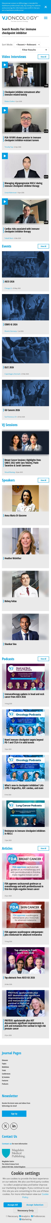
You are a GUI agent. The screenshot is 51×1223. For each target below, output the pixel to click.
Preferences (39, 1216)
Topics (4, 1063)
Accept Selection (34, 1204)
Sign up (14, 1113)
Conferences (6, 1073)
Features (5, 1080)
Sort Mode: (7, 44)
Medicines (5, 1067)
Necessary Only (26, 1210)
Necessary (13, 1216)
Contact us (7, 1143)
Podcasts (5, 1084)
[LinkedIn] (13, 1126)
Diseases (5, 1060)
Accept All (13, 1204)
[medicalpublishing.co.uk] (14, 1153)
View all (43, 57)
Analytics (25, 1216)
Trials (4, 1070)
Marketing (27, 1219)
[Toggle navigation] (45, 18)
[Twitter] (5, 1126)
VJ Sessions (6, 1077)
